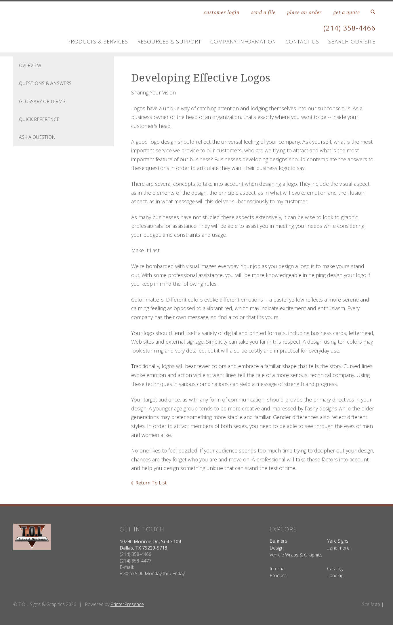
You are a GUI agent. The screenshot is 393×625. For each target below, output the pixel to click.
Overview (30, 65)
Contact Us (302, 41)
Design (277, 548)
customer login (222, 12)
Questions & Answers (45, 83)
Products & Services (97, 41)
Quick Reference (39, 119)
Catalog (335, 568)
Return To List (151, 483)
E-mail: (127, 567)
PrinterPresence (127, 604)
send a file (263, 12)
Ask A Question (37, 137)
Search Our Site (351, 41)
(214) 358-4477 (135, 561)
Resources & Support (169, 41)
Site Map (371, 604)
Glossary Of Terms (42, 101)
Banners (278, 541)
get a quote (346, 12)
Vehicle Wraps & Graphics (296, 555)
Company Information (243, 41)
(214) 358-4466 (349, 28)
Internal (277, 568)
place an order (304, 12)
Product (278, 575)
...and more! (338, 548)
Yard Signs (337, 541)
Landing (335, 575)
